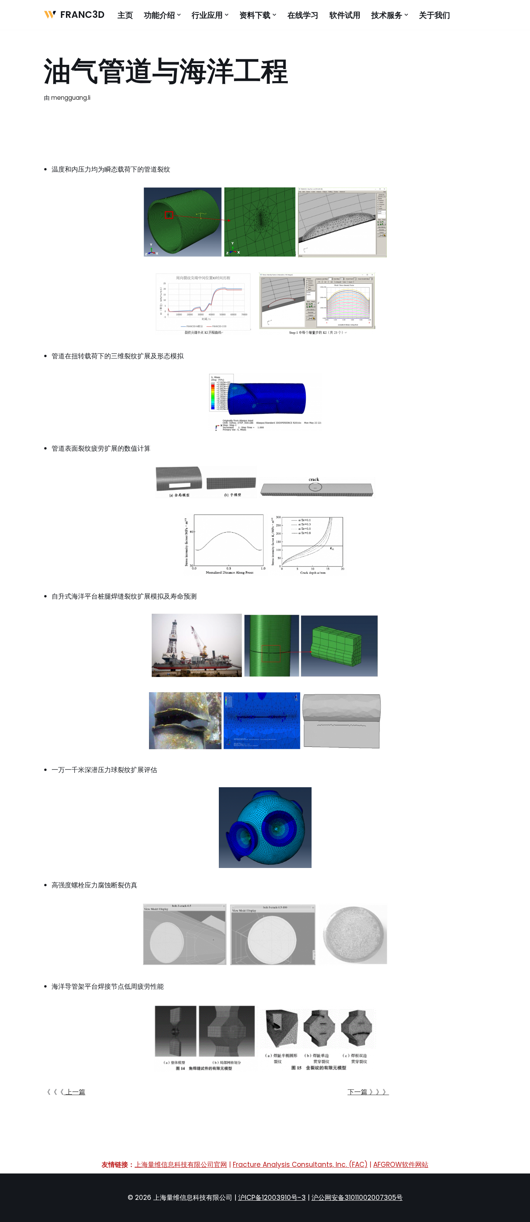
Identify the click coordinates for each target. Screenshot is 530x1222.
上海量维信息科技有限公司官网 (181, 1164)
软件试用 (344, 15)
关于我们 (434, 15)
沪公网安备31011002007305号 (357, 1197)
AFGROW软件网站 (400, 1164)
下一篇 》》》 (368, 1092)
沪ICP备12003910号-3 (272, 1197)
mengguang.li (70, 98)
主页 (125, 15)
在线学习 (303, 15)
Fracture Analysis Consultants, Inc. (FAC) (300, 1164)
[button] (179, 15)
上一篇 (74, 1092)
